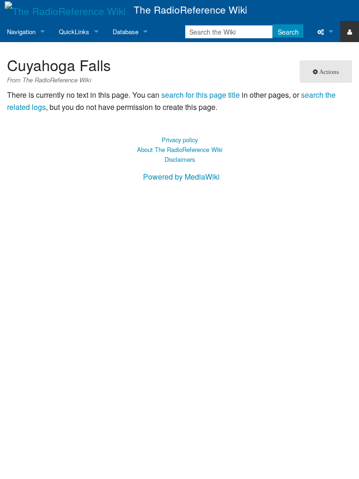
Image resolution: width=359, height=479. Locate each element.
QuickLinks (74, 31)
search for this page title (200, 94)
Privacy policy (180, 139)
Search (288, 31)
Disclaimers (180, 159)
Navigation (21, 31)
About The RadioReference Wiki (180, 149)
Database (125, 31)
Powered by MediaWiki (181, 176)
